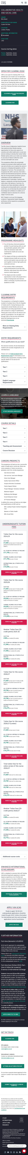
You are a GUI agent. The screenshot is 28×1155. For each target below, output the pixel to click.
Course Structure (9, 450)
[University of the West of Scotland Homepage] (3, 3)
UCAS (20, 961)
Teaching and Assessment (12, 446)
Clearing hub (10, 320)
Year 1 (5, 367)
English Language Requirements (9, 381)
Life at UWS (6, 1123)
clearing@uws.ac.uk (6, 1049)
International (7, 1120)
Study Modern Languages (12, 411)
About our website (6, 1140)
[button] (22, 2)
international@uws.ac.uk (7, 1058)
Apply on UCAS (14, 924)
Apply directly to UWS (10, 1014)
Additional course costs (11, 857)
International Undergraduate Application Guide (13, 987)
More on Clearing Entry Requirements (11, 327)
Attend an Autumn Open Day (12, 1066)
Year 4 (5, 442)
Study (4, 1118)
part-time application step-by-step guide (14, 1001)
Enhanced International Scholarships (14, 894)
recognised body (7, 1135)
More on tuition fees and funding (14, 573)
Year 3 (5, 376)
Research (5, 1125)
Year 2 (5, 371)
